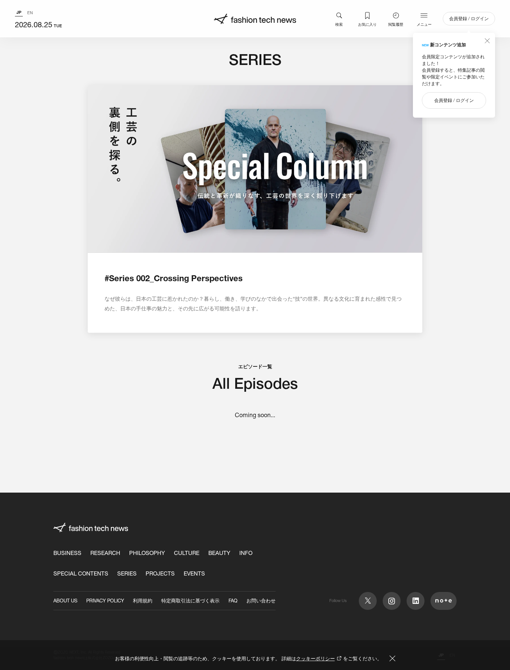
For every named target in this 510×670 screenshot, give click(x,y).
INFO (245, 553)
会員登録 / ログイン (469, 18)
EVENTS (194, 573)
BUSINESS (67, 553)
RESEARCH (105, 553)
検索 (339, 24)
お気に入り (367, 24)
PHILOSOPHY (147, 553)
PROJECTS (160, 573)
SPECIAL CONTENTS (80, 573)
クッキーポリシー (315, 658)
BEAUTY (219, 553)
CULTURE (186, 553)
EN (30, 12)
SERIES (127, 573)
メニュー (424, 24)
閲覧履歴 (395, 24)
